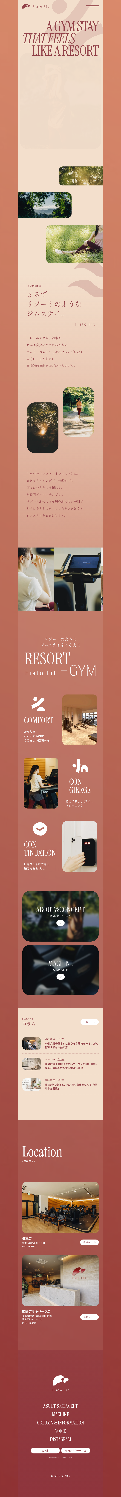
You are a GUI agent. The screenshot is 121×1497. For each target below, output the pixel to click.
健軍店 (45, 1450)
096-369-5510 (28, 1246)
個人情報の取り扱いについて (54, 1457)
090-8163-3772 (29, 1323)
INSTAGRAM (60, 1439)
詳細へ (86, 1242)
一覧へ (87, 1021)
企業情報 (70, 1457)
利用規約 (64, 1457)
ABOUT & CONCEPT (60, 1406)
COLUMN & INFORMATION (60, 1422)
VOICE (60, 1431)
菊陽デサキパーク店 (75, 1450)
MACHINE (60, 1414)
